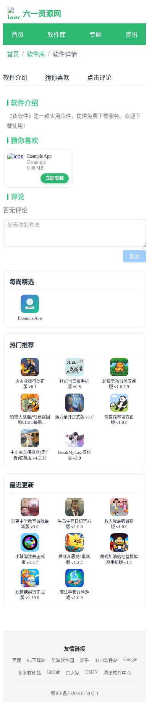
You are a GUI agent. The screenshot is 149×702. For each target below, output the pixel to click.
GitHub (53, 672)
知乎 (84, 660)
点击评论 (99, 77)
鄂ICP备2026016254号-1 (75, 693)
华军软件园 (62, 660)
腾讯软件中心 (117, 673)
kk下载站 (36, 660)
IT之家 (72, 673)
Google (130, 659)
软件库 (56, 34)
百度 (16, 660)
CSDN (91, 672)
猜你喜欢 (57, 77)
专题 (95, 34)
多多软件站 (29, 673)
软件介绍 (15, 77)
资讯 (131, 34)
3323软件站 (106, 660)
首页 (17, 34)
